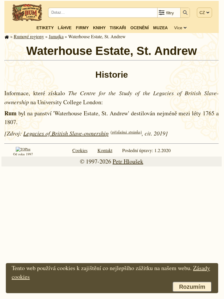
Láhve (64, 27)
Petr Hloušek (128, 161)
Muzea (160, 27)
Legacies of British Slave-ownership (65, 133)
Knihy (99, 27)
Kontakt (104, 150)
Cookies (80, 150)
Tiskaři (118, 27)
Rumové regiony (29, 36)
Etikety (45, 27)
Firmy (82, 27)
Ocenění (139, 27)
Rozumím (192, 287)
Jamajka (56, 36)
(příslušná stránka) (126, 132)
